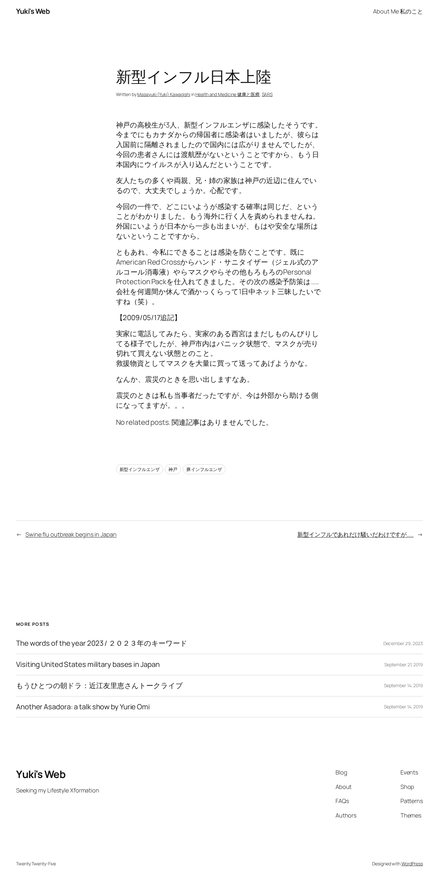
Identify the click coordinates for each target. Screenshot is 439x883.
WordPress (412, 864)
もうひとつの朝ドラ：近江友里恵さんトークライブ (99, 686)
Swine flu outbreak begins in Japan (71, 534)
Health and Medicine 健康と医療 (227, 94)
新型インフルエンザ (140, 469)
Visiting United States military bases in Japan (87, 664)
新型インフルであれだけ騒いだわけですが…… (355, 534)
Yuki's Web (33, 11)
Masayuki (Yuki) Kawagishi (163, 94)
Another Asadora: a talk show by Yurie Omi (83, 707)
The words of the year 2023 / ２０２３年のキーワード (101, 643)
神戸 (172, 469)
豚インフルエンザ (204, 469)
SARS (267, 94)
